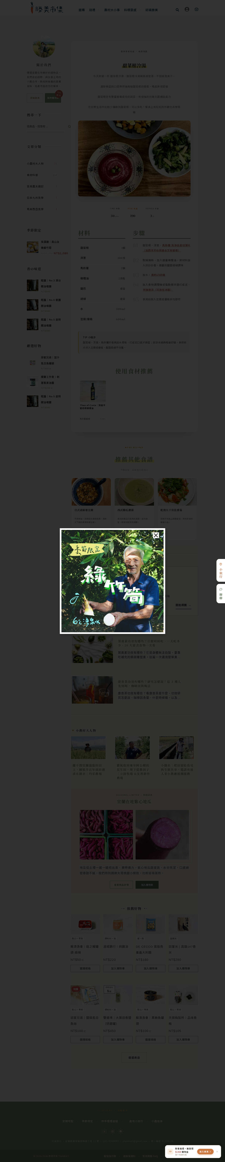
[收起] (217, 1151)
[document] (112, 581)
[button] (156, 535)
